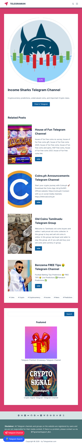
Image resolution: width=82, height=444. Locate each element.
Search (69, 314)
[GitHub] (31, 415)
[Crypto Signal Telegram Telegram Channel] (41, 380)
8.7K (41, 80)
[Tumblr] (41, 415)
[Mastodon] (60, 415)
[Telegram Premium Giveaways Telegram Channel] (41, 342)
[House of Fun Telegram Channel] (20, 144)
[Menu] (77, 4)
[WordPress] (47, 415)
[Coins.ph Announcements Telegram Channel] (20, 189)
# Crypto (21, 297)
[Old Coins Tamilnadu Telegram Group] (20, 234)
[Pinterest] (34, 415)
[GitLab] (57, 415)
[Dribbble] (54, 415)
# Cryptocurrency (34, 297)
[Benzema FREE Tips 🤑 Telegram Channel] (20, 275)
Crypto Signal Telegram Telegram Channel (41, 398)
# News (56, 297)
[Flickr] (28, 415)
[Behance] (18, 415)
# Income (47, 297)
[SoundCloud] (38, 415)
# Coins (11, 297)
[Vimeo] (44, 415)
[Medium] (22, 415)
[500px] (63, 415)
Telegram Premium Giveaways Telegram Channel (41, 360)
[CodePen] (50, 415)
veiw (39, 159)
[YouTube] (25, 415)
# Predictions (67, 297)
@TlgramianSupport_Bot (41, 432)
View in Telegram (41, 104)
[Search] (73, 4)
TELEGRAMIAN (18, 3)
